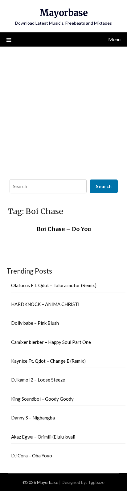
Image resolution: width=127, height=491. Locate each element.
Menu (114, 39)
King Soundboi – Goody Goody (42, 399)
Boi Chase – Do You (64, 229)
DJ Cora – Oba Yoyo (31, 455)
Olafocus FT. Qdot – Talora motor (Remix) (53, 285)
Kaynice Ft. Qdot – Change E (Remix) (48, 361)
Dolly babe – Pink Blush (35, 323)
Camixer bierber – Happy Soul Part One (51, 342)
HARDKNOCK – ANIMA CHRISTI (45, 304)
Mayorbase (63, 13)
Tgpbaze (96, 482)
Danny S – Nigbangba (33, 417)
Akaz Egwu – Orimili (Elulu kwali (43, 436)
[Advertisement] (63, 111)
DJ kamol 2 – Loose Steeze (38, 379)
